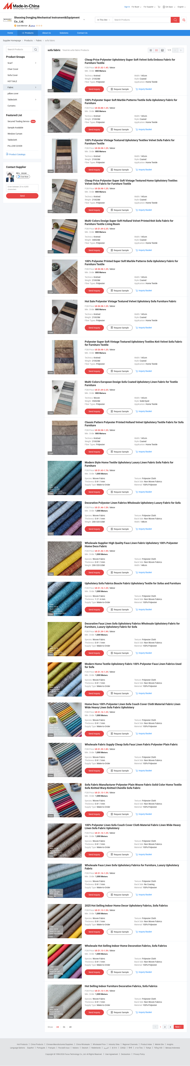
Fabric (10, 87)
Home (10, 32)
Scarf (10, 62)
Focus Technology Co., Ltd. (76, 1054)
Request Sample (121, 89)
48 (70, 1026)
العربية (106, 1047)
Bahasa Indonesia (173, 1047)
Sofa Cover (13, 75)
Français (51, 1047)
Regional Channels (130, 1044)
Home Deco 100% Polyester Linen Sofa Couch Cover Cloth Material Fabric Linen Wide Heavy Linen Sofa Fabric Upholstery (132, 706)
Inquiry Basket (145, 89)
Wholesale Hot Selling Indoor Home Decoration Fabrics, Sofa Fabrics (126, 945)
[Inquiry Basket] (159, 7)
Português (41, 1047)
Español (30, 1047)
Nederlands (96, 1047)
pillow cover (13, 93)
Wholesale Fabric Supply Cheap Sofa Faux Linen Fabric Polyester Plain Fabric (131, 744)
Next (177, 1026)
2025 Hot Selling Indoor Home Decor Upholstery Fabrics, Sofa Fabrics (126, 905)
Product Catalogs (17, 154)
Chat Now (24, 176)
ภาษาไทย (139, 1047)
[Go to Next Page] (181, 50)
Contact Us (82, 32)
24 (57, 1027)
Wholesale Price (99, 1044)
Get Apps (169, 7)
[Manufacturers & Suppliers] (22, 5)
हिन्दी (130, 1047)
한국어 (114, 1047)
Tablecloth (12, 99)
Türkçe (148, 1047)
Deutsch (85, 1047)
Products (29, 32)
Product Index (146, 1044)
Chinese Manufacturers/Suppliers (59, 1044)
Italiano (76, 1047)
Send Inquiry (94, 89)
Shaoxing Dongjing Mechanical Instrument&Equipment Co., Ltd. (47, 19)
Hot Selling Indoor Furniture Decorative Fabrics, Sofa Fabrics (121, 986)
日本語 (123, 1047)
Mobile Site (159, 1044)
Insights (170, 1044)
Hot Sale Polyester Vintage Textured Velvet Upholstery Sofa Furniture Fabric (130, 301)
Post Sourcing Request (184, 20)
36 (64, 1026)
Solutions (64, 32)
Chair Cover (13, 69)
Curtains (11, 105)
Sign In (127, 7)
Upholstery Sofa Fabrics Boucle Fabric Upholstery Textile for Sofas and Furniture (133, 583)
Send (22, 195)
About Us (46, 32)
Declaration (125, 1054)
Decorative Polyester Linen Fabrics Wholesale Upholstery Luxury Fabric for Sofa (133, 502)
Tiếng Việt (158, 1047)
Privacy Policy (139, 1054)
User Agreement (111, 1054)
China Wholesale (83, 1044)
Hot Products (22, 1044)
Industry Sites (114, 1044)
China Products (37, 1044)
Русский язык (63, 1047)
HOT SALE (12, 81)
